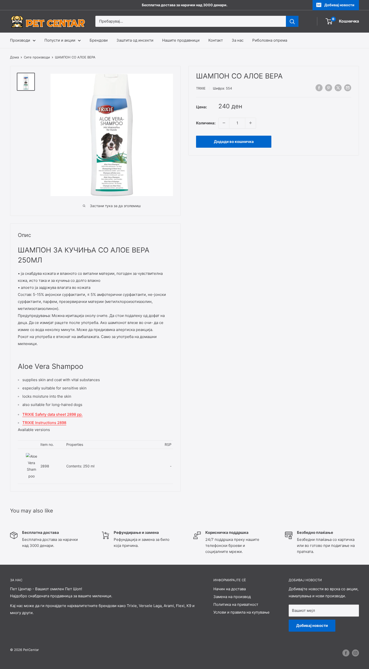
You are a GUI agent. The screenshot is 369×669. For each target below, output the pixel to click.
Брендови (99, 40)
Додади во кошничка (234, 141)
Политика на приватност (235, 604)
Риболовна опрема (269, 40)
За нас (237, 40)
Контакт (215, 40)
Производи (20, 40)
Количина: (205, 122)
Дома (14, 57)
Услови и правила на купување (241, 612)
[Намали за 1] (224, 123)
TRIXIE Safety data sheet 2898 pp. (52, 414)
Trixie (201, 88)
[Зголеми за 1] (250, 123)
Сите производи (37, 57)
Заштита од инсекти (134, 40)
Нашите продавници (181, 40)
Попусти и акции (59, 40)
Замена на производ (232, 596)
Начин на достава (229, 589)
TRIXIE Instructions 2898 (44, 422)
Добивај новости (339, 5)
